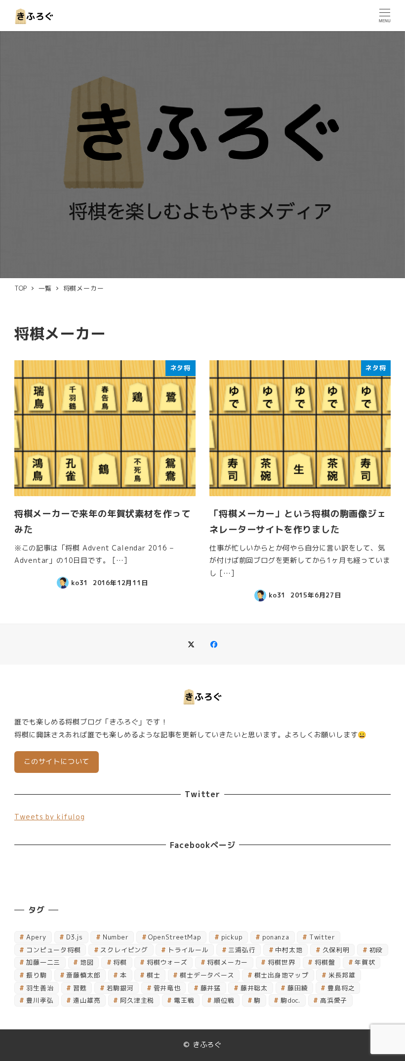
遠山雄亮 (86, 1000)
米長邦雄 (342, 975)
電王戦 (184, 1000)
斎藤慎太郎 (83, 975)
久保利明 (336, 949)
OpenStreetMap (174, 937)
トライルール (188, 949)
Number (116, 937)
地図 (87, 962)
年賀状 (365, 962)
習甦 (80, 987)
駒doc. (290, 1000)
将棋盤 (325, 962)
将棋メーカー (227, 962)
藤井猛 (211, 987)
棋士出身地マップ (281, 975)
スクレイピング (124, 949)
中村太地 (288, 949)
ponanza (275, 937)
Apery (36, 937)
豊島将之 (341, 987)
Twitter (322, 937)
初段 (376, 949)
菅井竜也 (167, 987)
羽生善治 (39, 987)
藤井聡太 (254, 987)
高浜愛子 (333, 1000)
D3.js (74, 937)
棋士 (154, 975)
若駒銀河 (120, 987)
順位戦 (224, 1000)
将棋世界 (281, 962)
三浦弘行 (241, 949)
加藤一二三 (43, 962)
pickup (232, 937)
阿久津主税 (137, 1000)
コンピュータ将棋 (53, 949)
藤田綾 (297, 987)
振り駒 (36, 975)
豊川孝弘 (39, 1000)
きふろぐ (207, 1045)
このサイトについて (56, 761)
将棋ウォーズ (167, 962)
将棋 (120, 962)
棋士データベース (207, 975)
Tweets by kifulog (49, 817)
